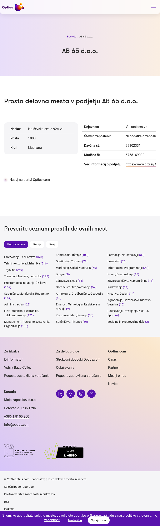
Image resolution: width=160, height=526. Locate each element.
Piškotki (9, 509)
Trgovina (9, 270)
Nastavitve (75, 520)
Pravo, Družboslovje (120, 274)
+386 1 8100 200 (16, 416)
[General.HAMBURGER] (153, 8)
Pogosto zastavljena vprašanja (27, 376)
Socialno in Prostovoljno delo (126, 321)
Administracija (13, 304)
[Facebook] (70, 394)
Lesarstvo (114, 261)
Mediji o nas (117, 376)
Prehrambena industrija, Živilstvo (25, 282)
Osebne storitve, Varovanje (73, 287)
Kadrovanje (115, 287)
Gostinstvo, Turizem (68, 261)
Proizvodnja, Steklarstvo (19, 257)
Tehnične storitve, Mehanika (22, 263)
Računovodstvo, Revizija (71, 315)
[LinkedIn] (60, 394)
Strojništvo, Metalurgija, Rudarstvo (26, 293)
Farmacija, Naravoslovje (123, 255)
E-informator (13, 359)
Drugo (60, 274)
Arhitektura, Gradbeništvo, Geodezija (79, 293)
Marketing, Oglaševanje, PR (73, 267)
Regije (37, 244)
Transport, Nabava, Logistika (22, 276)
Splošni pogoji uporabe (19, 486)
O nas (112, 359)
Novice (113, 384)
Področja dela (16, 244)
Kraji (52, 244)
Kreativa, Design (118, 293)
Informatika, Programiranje (125, 267)
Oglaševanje (65, 368)
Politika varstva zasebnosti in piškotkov (29, 494)
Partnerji (114, 368)
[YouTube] (91, 394)
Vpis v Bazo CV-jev (17, 368)
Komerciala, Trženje (68, 255)
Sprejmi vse (98, 520)
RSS (6, 501)
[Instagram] (81, 394)
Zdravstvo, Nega (66, 280)
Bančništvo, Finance (69, 321)
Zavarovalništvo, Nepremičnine (127, 280)
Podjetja (72, 36)
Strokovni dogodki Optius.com (78, 359)
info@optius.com (16, 425)
